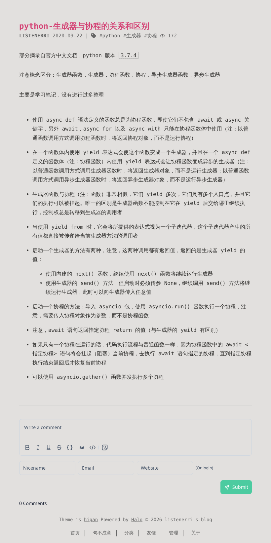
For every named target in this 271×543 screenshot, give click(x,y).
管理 (173, 533)
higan (91, 520)
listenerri (34, 36)
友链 (151, 533)
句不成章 (102, 533)
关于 (196, 533)
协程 (152, 36)
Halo (136, 520)
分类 (129, 533)
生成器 (133, 36)
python (111, 36)
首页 (75, 533)
